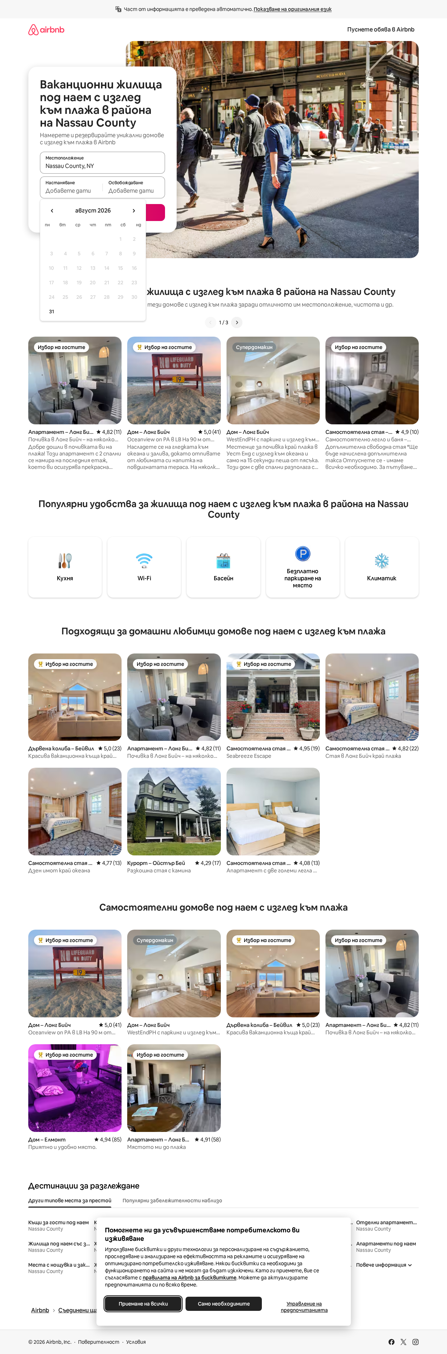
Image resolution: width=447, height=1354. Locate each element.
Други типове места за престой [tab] (69, 1200)
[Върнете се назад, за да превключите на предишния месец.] (52, 211)
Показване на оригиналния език (293, 9)
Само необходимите (223, 1304)
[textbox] (71, 190)
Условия (136, 1342)
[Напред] (236, 322)
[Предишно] (210, 322)
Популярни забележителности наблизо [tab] (172, 1200)
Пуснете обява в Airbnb (380, 29)
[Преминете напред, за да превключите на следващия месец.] (133, 211)
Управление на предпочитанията (304, 1307)
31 (51, 311)
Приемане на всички (142, 1304)
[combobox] (102, 166)
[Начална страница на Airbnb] (46, 29)
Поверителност (98, 1342)
